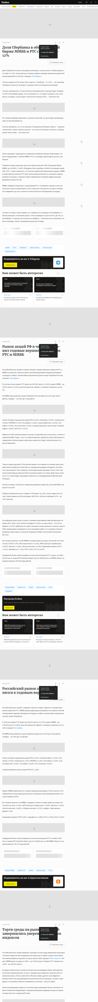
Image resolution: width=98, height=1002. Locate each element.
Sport (64, 6)
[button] (95, 2)
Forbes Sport (7, 259)
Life (52, 6)
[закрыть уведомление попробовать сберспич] (55, 42)
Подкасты (39, 6)
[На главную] (5, 2)
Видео (47, 6)
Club (83, 6)
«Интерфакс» (37, 71)
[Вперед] (67, 196)
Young (70, 6)
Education (77, 6)
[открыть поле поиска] (91, 2)
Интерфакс (18, 692)
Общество (38, 259)
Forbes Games (9, 6)
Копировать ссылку (57, 57)
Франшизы (30, 6)
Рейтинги (22, 6)
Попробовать (45, 51)
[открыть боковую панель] (86, 2)
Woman (57, 6)
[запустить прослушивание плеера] (55, 37)
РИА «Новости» (55, 922)
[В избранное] (30, 258)
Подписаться (10, 229)
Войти (80, 2)
